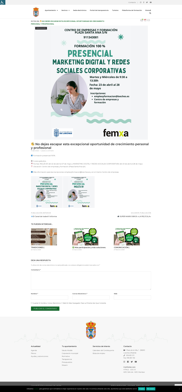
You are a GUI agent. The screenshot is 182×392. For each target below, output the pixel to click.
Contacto (132, 2)
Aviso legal (131, 385)
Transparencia (67, 359)
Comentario (36, 270)
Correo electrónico (79, 294)
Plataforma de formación (132, 10)
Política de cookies (142, 385)
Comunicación (41, 28)
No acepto (150, 389)
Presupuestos (67, 362)
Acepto (141, 389)
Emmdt (148, 10)
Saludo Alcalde (67, 350)
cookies (36, 389)
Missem (65, 365)
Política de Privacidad (118, 385)
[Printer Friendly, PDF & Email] (145, 21)
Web (115, 294)
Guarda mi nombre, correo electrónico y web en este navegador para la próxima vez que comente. (69, 303)
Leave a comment (47, 151)
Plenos (33, 353)
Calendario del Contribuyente (103, 350)
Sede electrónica (79, 10)
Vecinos (64, 10)
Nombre (34, 294)
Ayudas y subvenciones (39, 356)
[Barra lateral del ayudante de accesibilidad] (2, 2)
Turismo (115, 10)
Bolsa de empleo (99, 353)
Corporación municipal (70, 353)
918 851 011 (130, 355)
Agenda (34, 350)
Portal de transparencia (99, 10)
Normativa (66, 356)
